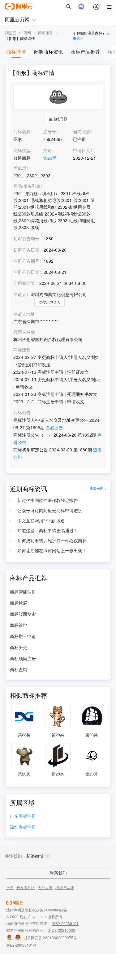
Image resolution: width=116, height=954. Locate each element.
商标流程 (22, 350)
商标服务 (45, 32)
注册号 (49, 131)
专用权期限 (24, 283)
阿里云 (10, 32)
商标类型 (22, 150)
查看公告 (54, 427)
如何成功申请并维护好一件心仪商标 (52, 540)
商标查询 (18, 669)
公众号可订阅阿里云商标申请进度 (49, 510)
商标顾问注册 (23, 658)
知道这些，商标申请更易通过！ (47, 530)
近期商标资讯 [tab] (48, 51)
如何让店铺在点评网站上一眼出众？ (52, 550)
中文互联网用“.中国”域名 (41, 520)
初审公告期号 (26, 238)
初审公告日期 (26, 250)
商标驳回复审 (23, 614)
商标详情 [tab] (16, 51)
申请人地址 (24, 314)
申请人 (19, 294)
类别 (47, 150)
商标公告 (22, 412)
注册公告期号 (26, 261)
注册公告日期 (26, 272)
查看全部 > (98, 489)
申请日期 (81, 150)
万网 (27, 32)
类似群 (19, 168)
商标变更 (18, 647)
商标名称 (22, 131)
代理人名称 (24, 332)
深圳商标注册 (23, 827)
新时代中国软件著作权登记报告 (47, 500)
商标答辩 (18, 625)
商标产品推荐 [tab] (85, 51)
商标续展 (18, 603)
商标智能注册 (23, 592)
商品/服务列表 (27, 186)
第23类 (50, 158)
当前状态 (81, 131)
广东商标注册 (23, 816)
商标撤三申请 (23, 636)
